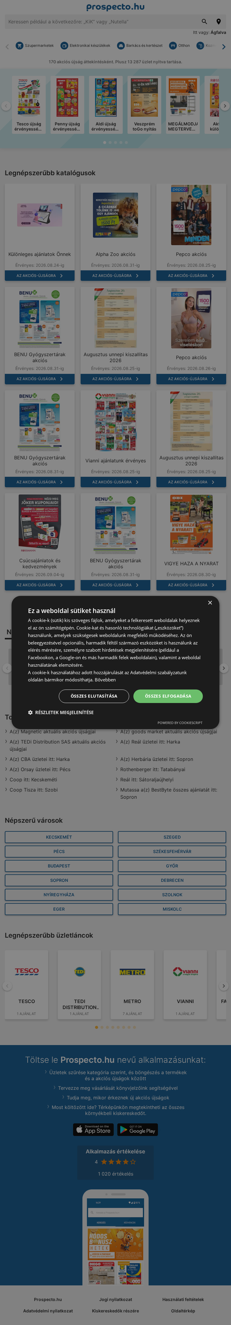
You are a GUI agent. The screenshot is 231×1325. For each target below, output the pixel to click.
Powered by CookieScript (180, 722)
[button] (61, 712)
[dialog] (115, 662)
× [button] (210, 603)
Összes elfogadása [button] (168, 696)
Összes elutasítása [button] (94, 696)
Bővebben (105, 680)
